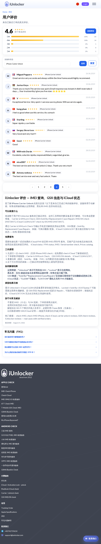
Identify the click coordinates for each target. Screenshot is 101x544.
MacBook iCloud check (10, 489)
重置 (92, 63)
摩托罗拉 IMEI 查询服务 (10, 444)
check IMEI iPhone (35, 315)
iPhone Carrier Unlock (53, 74)
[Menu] (94, 4)
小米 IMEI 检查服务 (8, 439)
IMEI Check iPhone (8, 391)
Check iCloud (6, 395)
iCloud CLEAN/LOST (82, 256)
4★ (8, 40)
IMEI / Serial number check (67, 244)
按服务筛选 (9, 59)
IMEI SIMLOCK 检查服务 (10, 399)
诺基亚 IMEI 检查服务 (9, 452)
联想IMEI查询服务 (8, 448)
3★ (8, 44)
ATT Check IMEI (7, 404)
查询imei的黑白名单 (8, 416)
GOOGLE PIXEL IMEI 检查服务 (12, 435)
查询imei (4, 387)
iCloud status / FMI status (42, 244)
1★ (8, 51)
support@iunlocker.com (14, 535)
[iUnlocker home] (14, 4)
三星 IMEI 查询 (6, 431)
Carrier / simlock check (10, 493)
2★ (8, 47)
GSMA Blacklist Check (9, 412)
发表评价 (90, 31)
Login (85, 4)
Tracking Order (7, 508)
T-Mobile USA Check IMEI (11, 408)
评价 (3, 516)
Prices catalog (86, 244)
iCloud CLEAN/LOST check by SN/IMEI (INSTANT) (40, 221)
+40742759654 (11, 531)
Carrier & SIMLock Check (23, 218)
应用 (83, 63)
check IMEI (23, 253)
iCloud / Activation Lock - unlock (13, 485)
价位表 (3, 481)
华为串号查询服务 (8, 457)
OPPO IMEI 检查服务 (9, 461)
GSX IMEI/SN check (8, 497)
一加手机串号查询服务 (9, 465)
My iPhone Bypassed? (9, 420)
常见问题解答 (6, 520)
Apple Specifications (9, 512)
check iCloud (69, 253)
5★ (8, 36)
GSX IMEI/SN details (61, 256)
